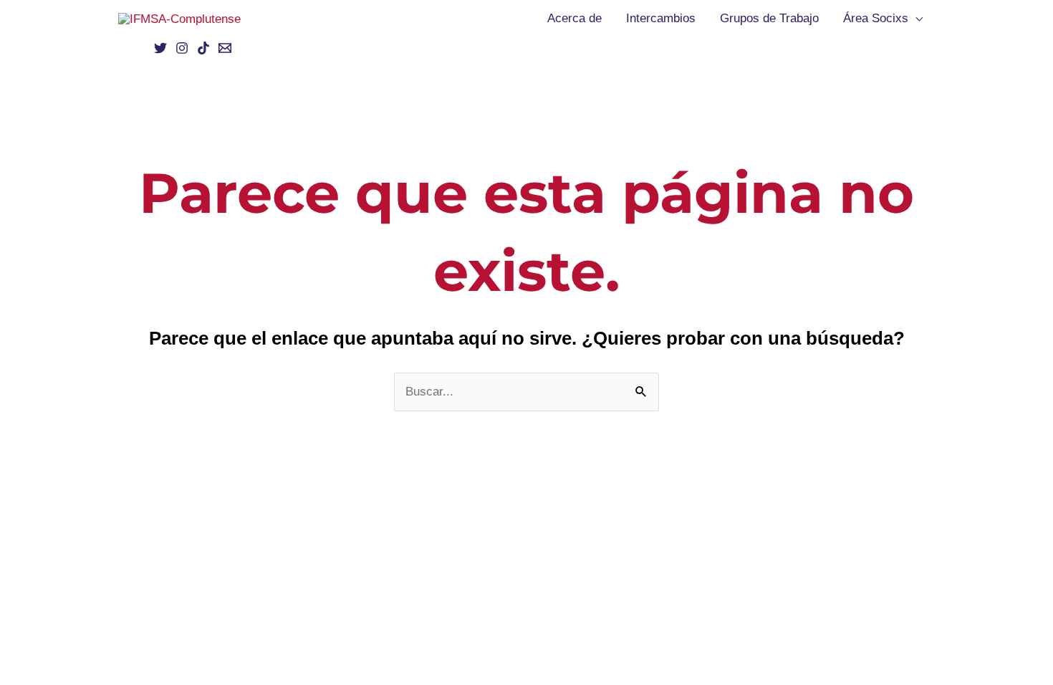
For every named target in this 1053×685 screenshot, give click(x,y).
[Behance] (203, 48)
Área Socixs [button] (875, 18)
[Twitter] (160, 48)
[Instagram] (182, 48)
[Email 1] (224, 48)
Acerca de (574, 18)
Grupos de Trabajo (769, 18)
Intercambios (661, 18)
